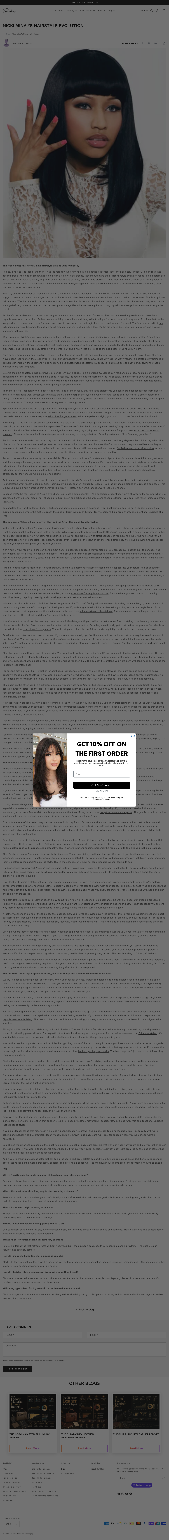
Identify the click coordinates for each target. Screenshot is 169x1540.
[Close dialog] (133, 736)
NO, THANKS (102, 791)
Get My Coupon (101, 785)
